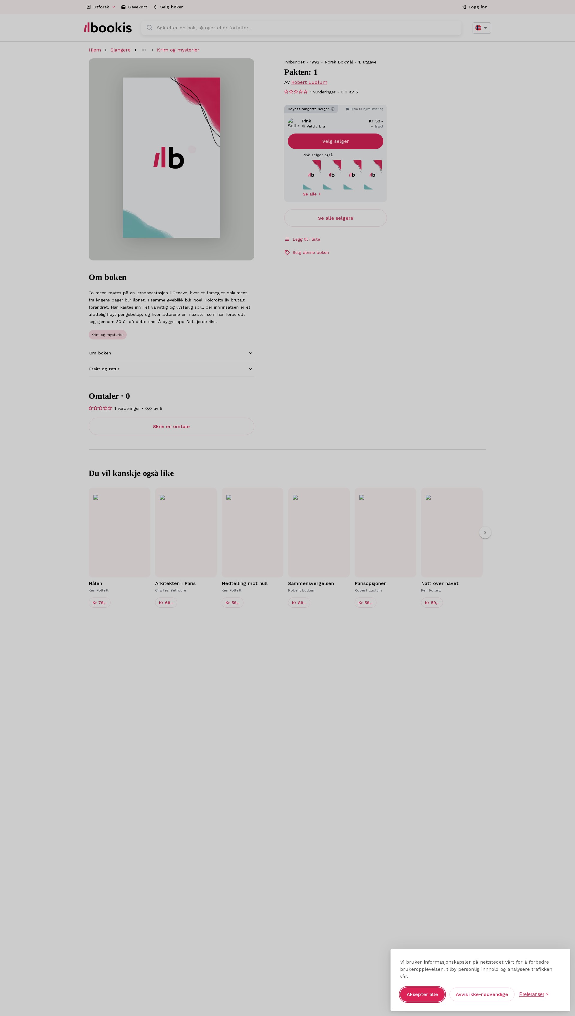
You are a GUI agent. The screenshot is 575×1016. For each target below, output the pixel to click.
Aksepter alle (422, 994)
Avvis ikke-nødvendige (482, 994)
